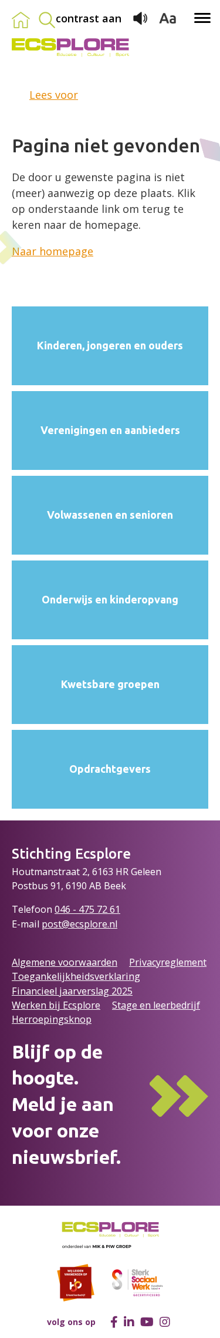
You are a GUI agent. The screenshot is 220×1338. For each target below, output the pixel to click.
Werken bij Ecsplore (56, 1005)
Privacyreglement (168, 962)
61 (115, 909)
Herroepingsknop (52, 1019)
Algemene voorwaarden (64, 962)
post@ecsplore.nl (79, 923)
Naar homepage (52, 251)
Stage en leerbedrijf (156, 1005)
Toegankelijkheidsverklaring (76, 976)
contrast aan (88, 18)
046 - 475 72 (82, 909)
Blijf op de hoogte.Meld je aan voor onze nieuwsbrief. (66, 1104)
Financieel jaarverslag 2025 (72, 991)
